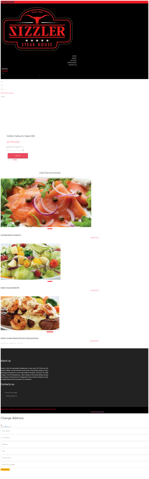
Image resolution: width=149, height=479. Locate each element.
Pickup (8, 427)
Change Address (5, 469)
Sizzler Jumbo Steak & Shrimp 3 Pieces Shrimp (19, 338)
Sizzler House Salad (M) (10, 288)
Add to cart (17, 155)
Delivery (3, 427)
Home (2, 81)
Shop (2, 85)
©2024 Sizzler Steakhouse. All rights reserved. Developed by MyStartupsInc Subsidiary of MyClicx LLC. (28, 409)
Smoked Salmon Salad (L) (11, 235)
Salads (2, 89)
